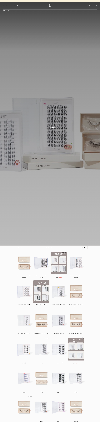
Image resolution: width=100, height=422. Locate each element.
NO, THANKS (39, 218)
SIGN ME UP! (40, 215)
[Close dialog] (69, 199)
